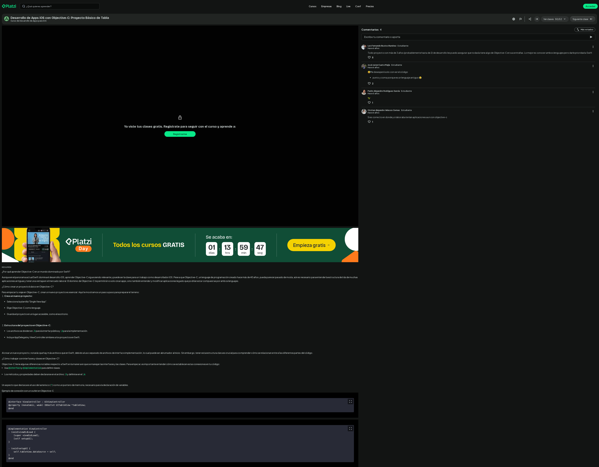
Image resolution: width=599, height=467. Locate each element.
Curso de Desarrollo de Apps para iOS (28, 21)
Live (348, 6)
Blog (339, 6)
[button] (180, 245)
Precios (370, 6)
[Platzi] (9, 6)
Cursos (312, 6)
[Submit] (24, 6)
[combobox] (60, 6)
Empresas (326, 6)
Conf (358, 6)
